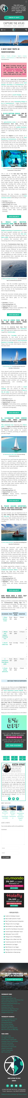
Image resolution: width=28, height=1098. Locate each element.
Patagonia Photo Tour (7, 1012)
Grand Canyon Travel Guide (8, 1039)
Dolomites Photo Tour (7, 1007)
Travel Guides (4, 1034)
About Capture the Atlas (14, 1078)
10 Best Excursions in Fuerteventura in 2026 (5, 814)
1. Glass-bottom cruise (5, 619)
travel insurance (15, 882)
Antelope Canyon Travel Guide (9, 1041)
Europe (14, 56)
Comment (3, 829)
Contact (14, 1081)
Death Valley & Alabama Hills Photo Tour (12, 1000)
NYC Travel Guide (6, 1036)
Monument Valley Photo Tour (9, 1002)
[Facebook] (11, 1085)
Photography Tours (6, 994)
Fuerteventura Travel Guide (8, 1046)
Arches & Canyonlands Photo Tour (10, 1003)
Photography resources (7, 1017)
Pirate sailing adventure (15, 506)
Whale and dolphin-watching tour (9, 278)
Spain (19, 56)
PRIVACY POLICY (22, 1094)
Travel (8, 56)
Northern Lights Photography (9, 1028)
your (16, 882)
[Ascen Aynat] (6, 768)
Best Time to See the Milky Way (9, 1029)
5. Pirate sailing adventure (5, 669)
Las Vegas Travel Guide (7, 1038)
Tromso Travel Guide (7, 1050)
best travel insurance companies (14, 68)
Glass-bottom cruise (11, 113)
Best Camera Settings (7, 1024)
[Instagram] (7, 1085)
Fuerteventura (10, 57)
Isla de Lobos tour (12, 320)
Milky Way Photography (7, 1026)
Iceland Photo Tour (6, 996)
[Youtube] (16, 1085)
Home (3, 56)
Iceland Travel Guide (6, 1048)
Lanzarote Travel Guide (7, 1045)
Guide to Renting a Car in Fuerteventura (12, 814)
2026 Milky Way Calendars (8, 1020)
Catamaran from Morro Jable (14, 419)
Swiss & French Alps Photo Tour (10, 1009)
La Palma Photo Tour (7, 1005)
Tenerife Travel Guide (7, 1043)
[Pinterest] (20, 1085)
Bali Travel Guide (5, 1052)
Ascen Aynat (18, 764)
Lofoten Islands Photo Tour (8, 998)
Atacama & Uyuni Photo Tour (9, 1010)
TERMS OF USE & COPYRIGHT (9, 1094)
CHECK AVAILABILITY (14, 216)
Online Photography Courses (9, 1019)
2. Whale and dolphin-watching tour (5, 635)
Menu (4, 30)
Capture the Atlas (14, 23)
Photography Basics (6, 1022)
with (17, 883)
